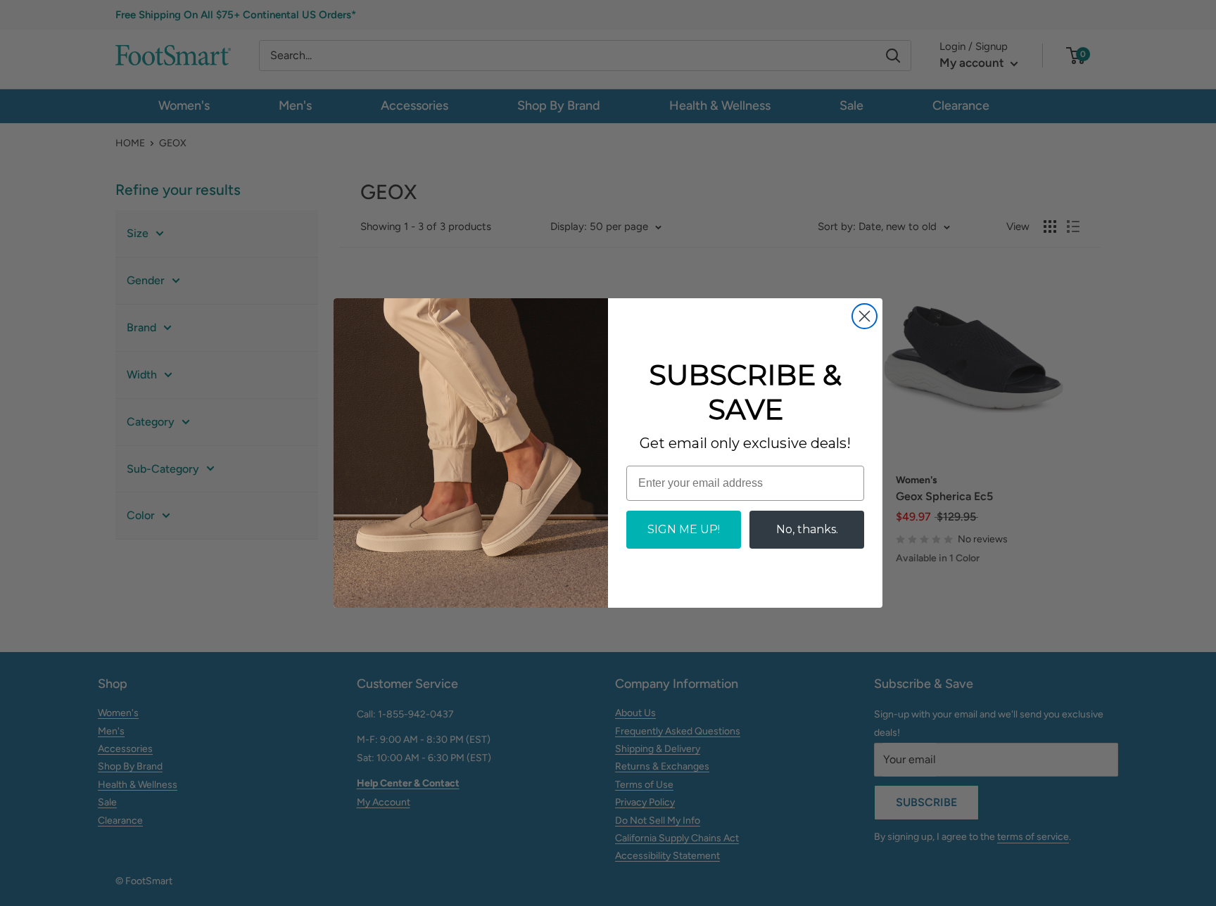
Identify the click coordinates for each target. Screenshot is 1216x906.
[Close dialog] (864, 316)
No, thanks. (807, 529)
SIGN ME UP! (683, 529)
